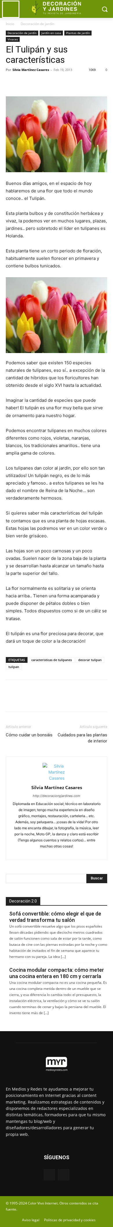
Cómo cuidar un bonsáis (29, 735)
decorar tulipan (90, 660)
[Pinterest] (38, 83)
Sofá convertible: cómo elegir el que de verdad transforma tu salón (55, 917)
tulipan (13, 667)
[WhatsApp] (51, 83)
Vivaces (13, 39)
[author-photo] (56, 778)
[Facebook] (11, 83)
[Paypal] (46, 852)
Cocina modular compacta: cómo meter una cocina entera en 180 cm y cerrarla (56, 973)
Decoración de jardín (37, 23)
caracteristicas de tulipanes (51, 660)
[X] (25, 83)
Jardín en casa (51, 33)
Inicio (10, 23)
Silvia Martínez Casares (30, 69)
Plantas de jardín (78, 33)
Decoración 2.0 (23, 901)
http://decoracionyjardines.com (56, 796)
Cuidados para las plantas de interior (82, 738)
